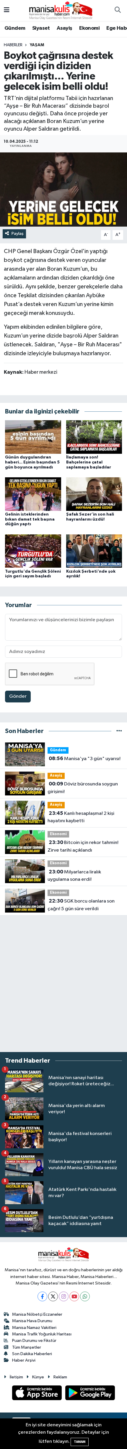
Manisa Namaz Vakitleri (34, 1327)
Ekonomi (89, 28)
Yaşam (37, 45)
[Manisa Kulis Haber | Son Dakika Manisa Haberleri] (61, 10)
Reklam (60, 1377)
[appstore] (37, 1393)
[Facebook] (42, 1296)
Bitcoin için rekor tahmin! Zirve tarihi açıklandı (83, 846)
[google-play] (90, 1393)
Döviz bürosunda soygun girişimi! (83, 787)
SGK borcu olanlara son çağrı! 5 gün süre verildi (81, 904)
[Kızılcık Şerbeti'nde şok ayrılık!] (94, 551)
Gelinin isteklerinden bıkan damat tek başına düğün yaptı (30, 519)
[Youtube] (74, 1296)
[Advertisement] (63, 983)
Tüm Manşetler (26, 1347)
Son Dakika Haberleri (32, 1354)
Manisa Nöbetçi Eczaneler (37, 1314)
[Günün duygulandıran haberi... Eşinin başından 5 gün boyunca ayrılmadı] (33, 436)
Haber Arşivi (23, 1360)
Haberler (13, 45)
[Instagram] (64, 1296)
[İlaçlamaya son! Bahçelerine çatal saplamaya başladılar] (94, 436)
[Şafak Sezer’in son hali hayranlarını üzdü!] (94, 493)
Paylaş (18, 233)
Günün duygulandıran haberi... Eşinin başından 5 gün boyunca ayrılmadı (32, 462)
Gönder (18, 696)
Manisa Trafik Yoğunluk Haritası (41, 1334)
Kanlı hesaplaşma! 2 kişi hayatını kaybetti (81, 817)
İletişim (16, 1377)
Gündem (14, 28)
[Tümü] (119, 731)
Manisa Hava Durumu (32, 1321)
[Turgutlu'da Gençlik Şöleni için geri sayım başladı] (33, 551)
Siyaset (41, 28)
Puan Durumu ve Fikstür (34, 1340)
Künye (38, 1377)
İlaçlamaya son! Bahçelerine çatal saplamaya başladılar (88, 462)
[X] (53, 1296)
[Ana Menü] (6, 10)
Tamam (79, 1441)
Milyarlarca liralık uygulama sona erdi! (74, 875)
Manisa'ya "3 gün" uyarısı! (85, 758)
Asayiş (64, 28)
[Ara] (117, 10)
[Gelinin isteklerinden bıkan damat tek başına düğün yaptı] (33, 493)
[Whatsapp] (85, 1296)
